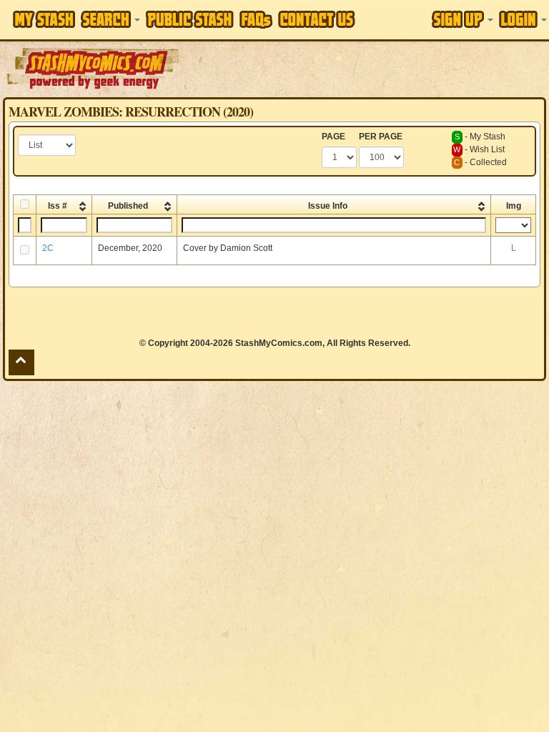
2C (48, 248)
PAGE (333, 137)
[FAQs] (256, 19)
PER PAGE (380, 137)
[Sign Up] (462, 19)
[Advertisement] (365, 67)
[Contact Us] (316, 19)
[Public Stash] (190, 19)
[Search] (110, 19)
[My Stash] (44, 19)
